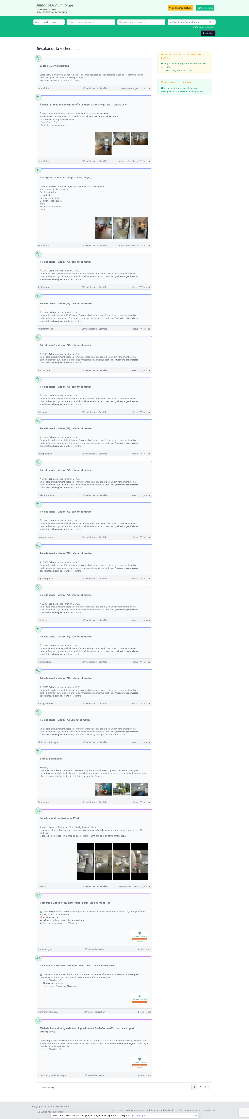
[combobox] (91, 21)
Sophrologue (44, 287)
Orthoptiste (43, 412)
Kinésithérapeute (46, 495)
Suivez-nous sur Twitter (52, 1111)
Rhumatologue (45, 949)
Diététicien (43, 620)
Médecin (42, 886)
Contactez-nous (192, 1110)
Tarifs (179, 1110)
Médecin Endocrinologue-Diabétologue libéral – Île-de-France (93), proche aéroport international (87, 1030)
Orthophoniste (45, 453)
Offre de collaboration (94, 949)
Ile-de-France (144, 949)
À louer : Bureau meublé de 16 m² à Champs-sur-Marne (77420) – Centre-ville (83, 104)
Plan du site (209, 1110)
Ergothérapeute (45, 578)
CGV (120, 1110)
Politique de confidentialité (160, 1110)
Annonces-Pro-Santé (59, 1106)
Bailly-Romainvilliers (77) (135, 886)
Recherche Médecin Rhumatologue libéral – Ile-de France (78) (75, 902)
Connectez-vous (205, 7)
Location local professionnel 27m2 (59, 818)
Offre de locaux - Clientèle (94, 88)
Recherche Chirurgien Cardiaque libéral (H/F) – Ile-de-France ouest (77, 965)
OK (195, 1115)
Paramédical (44, 88)
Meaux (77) (141, 287)
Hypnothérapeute (46, 537)
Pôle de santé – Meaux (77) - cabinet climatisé (66, 261)
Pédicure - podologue (48, 742)
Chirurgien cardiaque (48, 1012)
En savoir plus (139, 1115)
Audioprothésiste (46, 703)
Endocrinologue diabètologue (52, 1075)
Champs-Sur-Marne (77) (135, 161)
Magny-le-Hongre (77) (136, 88)
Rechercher (208, 33)
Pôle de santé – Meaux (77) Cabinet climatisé (65, 719)
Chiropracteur (44, 662)
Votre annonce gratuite (180, 7)
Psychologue (44, 370)
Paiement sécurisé (135, 1110)
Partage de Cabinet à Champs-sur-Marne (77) (65, 177)
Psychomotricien (45, 328)
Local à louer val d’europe (54, 65)
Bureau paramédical (51, 758)
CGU (113, 1110)
